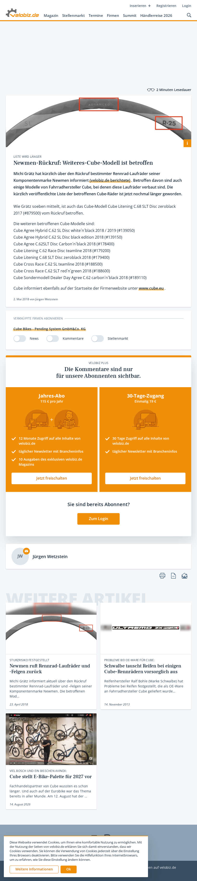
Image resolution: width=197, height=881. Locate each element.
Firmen (113, 15)
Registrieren (166, 5)
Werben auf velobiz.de (158, 868)
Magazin (51, 15)
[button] (69, 869)
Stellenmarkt (73, 15)
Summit (129, 15)
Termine (96, 15)
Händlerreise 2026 (156, 15)
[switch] (19, 338)
